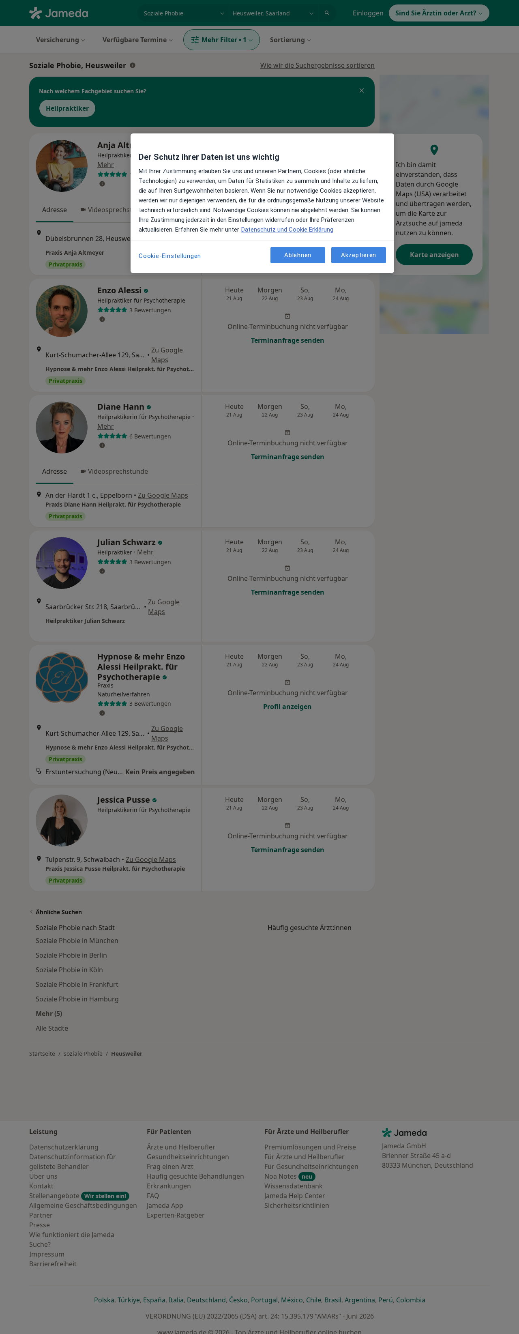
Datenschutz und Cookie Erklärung (287, 229)
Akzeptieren (358, 254)
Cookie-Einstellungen (170, 256)
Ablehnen (297, 254)
